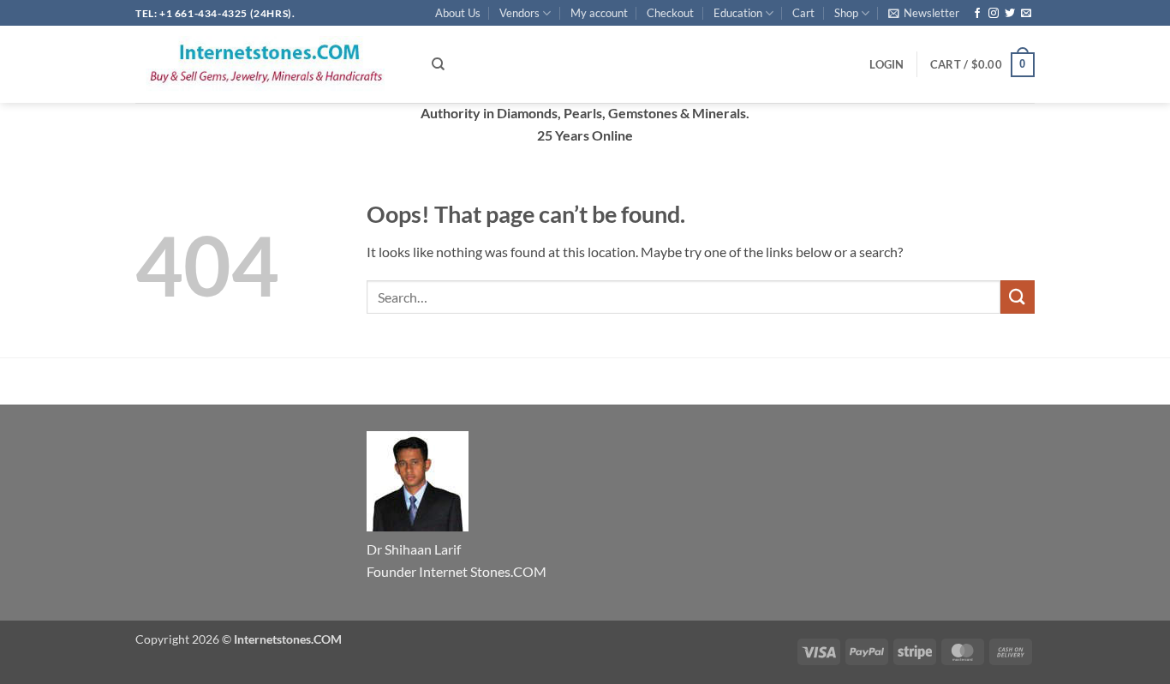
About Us (458, 13)
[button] (923, 13)
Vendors (519, 13)
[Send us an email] (1026, 14)
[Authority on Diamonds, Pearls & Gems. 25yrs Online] (270, 64)
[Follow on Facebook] (977, 14)
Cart (803, 13)
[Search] (438, 64)
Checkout (670, 13)
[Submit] (1017, 297)
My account (599, 13)
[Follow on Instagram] (993, 14)
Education (737, 13)
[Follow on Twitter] (1010, 14)
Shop (846, 13)
